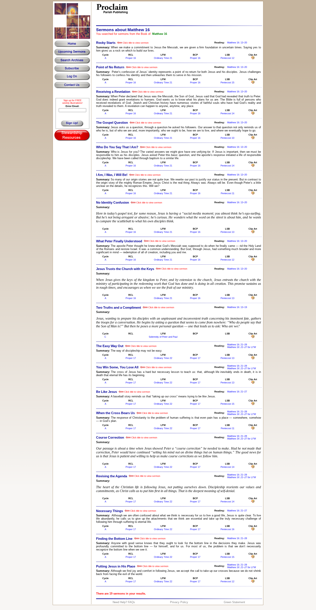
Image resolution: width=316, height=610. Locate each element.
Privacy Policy (179, 602)
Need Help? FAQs (124, 602)
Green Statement (234, 602)
